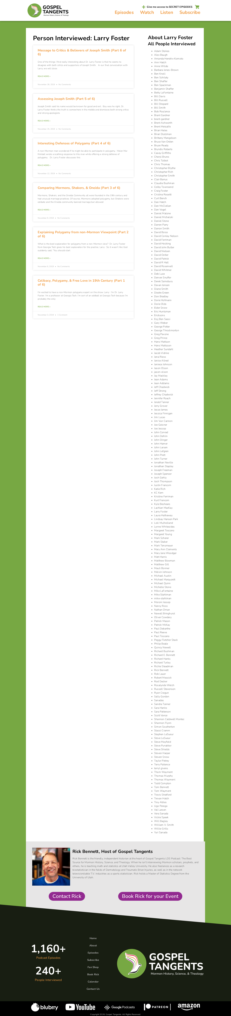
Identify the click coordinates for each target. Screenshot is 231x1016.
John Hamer (161, 443)
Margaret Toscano (164, 530)
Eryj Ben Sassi (162, 319)
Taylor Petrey (161, 760)
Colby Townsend (163, 187)
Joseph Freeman (163, 470)
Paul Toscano (161, 636)
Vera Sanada (161, 813)
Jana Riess (160, 357)
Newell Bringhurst (164, 613)
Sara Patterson (162, 711)
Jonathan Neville (163, 462)
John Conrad (161, 432)
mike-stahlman (162, 598)
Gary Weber (161, 323)
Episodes (124, 12)
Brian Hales (160, 130)
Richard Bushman (164, 651)
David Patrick (161, 258)
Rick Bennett (161, 670)
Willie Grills (161, 828)
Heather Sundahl (163, 349)
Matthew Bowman (164, 560)
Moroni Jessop (162, 602)
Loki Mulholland (163, 523)
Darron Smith (161, 228)
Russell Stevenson (164, 689)
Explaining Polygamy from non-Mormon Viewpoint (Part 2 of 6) (83, 234)
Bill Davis (159, 96)
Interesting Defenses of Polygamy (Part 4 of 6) (74, 143)
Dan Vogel (160, 209)
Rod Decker (160, 681)
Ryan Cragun (161, 693)
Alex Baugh (161, 55)
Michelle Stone (162, 587)
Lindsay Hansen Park (166, 519)
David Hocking (162, 243)
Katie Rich (159, 489)
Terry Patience (162, 764)
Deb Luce (159, 274)
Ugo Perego (161, 806)
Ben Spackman (162, 85)
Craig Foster (161, 191)
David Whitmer (163, 270)
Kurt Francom (161, 500)
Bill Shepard (161, 104)
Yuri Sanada (160, 832)
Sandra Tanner (162, 704)
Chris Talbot (161, 160)
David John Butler (164, 247)
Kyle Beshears (162, 504)
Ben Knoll (159, 73)
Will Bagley (161, 821)
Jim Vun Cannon (163, 421)
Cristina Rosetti (163, 194)
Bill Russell (161, 100)
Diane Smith (161, 289)
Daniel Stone (161, 221)
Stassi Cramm (162, 730)
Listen (166, 12)
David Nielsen (162, 251)
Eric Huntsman (162, 311)
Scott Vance (160, 715)
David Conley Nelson (166, 236)
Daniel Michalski (163, 217)
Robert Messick (163, 677)
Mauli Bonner (161, 568)
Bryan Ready (161, 145)
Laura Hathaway (163, 515)
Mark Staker (161, 542)
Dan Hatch (160, 202)
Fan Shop (93, 967)
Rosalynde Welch (164, 685)
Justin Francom (162, 485)
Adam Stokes (161, 51)
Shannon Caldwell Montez (169, 719)
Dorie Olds (160, 304)
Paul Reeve (160, 632)
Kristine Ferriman (163, 496)
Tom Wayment (162, 791)
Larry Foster (161, 511)
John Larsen (161, 447)
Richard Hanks (162, 659)
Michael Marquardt (164, 579)
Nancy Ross (161, 606)
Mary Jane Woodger (165, 553)
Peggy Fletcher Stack (166, 640)
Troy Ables (160, 802)
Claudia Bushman (164, 183)
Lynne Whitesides (164, 526)
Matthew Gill (161, 564)
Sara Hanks (160, 708)
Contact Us (93, 989)
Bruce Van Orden (163, 141)
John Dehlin (161, 436)
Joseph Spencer (163, 474)
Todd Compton (162, 783)
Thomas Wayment (164, 779)
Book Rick (93, 974)
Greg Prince (160, 338)
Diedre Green (161, 292)
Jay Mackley (161, 375)
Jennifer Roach (162, 398)
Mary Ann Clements (165, 549)
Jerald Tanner (161, 402)
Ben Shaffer (160, 81)
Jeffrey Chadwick (163, 394)
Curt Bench (160, 198)
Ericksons (159, 315)
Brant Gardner (162, 115)
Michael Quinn (162, 583)
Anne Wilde (161, 66)
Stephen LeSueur (163, 734)
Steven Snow (161, 757)
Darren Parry (161, 224)
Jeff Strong (160, 391)
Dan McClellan (162, 206)
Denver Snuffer (162, 277)
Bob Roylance (162, 111)
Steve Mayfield (162, 742)
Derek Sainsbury (163, 281)
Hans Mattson (162, 341)
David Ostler (161, 255)
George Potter (162, 326)
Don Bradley (161, 296)
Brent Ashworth (163, 123)
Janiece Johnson (163, 364)
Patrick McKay (162, 625)
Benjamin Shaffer (164, 89)
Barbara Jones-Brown (166, 70)
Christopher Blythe (165, 168)
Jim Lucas (159, 417)
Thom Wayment (163, 772)
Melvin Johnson (163, 572)
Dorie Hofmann (163, 300)
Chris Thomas (162, 164)
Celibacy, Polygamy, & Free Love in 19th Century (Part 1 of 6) (81, 282)
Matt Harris (160, 557)
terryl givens (161, 768)
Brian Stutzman (163, 134)
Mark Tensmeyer (163, 545)
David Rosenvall (163, 266)
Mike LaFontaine (163, 591)
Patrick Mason (162, 621)
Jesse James (161, 409)
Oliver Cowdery (163, 617)
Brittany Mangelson (165, 138)
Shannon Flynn (162, 723)
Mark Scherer (161, 538)
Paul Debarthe (162, 628)
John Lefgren (161, 451)
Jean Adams (161, 379)
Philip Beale (161, 643)
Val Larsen (160, 810)
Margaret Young (163, 534)
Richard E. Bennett (164, 655)
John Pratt (159, 455)
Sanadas (159, 700)
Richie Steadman (163, 666)
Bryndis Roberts (163, 149)
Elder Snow (160, 308)
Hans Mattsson (162, 345)
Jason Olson (161, 368)
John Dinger (161, 440)
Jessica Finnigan (163, 413)
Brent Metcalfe (162, 126)
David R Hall (161, 262)
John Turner (160, 459)
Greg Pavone (161, 334)
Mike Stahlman (162, 594)
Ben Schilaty (161, 77)
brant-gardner (162, 119)
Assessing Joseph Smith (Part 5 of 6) (66, 99)
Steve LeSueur (162, 738)
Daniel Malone (162, 213)
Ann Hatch (160, 62)
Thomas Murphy (163, 776)
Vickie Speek (161, 817)
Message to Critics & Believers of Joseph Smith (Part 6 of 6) (82, 52)
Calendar (93, 981)
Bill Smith (160, 107)
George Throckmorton (166, 330)
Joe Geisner (160, 425)
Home (93, 938)
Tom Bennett (161, 787)
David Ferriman (162, 240)
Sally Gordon (161, 696)
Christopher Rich (163, 172)
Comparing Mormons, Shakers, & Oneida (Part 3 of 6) (79, 188)
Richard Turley (162, 662)
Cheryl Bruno (161, 157)
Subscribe (189, 12)
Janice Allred (161, 360)
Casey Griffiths (162, 153)
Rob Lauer (160, 674)
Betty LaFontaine (163, 92)
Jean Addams (161, 383)
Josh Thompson (163, 481)
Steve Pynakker (162, 745)
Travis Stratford (162, 794)
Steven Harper (162, 753)
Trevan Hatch (161, 798)
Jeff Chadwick (162, 387)
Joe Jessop (160, 428)
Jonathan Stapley (163, 466)
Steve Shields (162, 749)
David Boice (161, 232)
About (93, 945)
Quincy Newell (162, 647)
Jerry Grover (160, 406)
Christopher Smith (164, 175)
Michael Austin (162, 576)
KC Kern (158, 492)
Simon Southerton (164, 727)
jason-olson (161, 372)
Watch (147, 12)
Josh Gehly (160, 477)
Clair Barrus (161, 179)
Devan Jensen (162, 285)
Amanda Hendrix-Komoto (168, 58)
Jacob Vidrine (161, 353)
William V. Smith (164, 825)
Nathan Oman (162, 609)
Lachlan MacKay (163, 508)
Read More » (44, 76)
